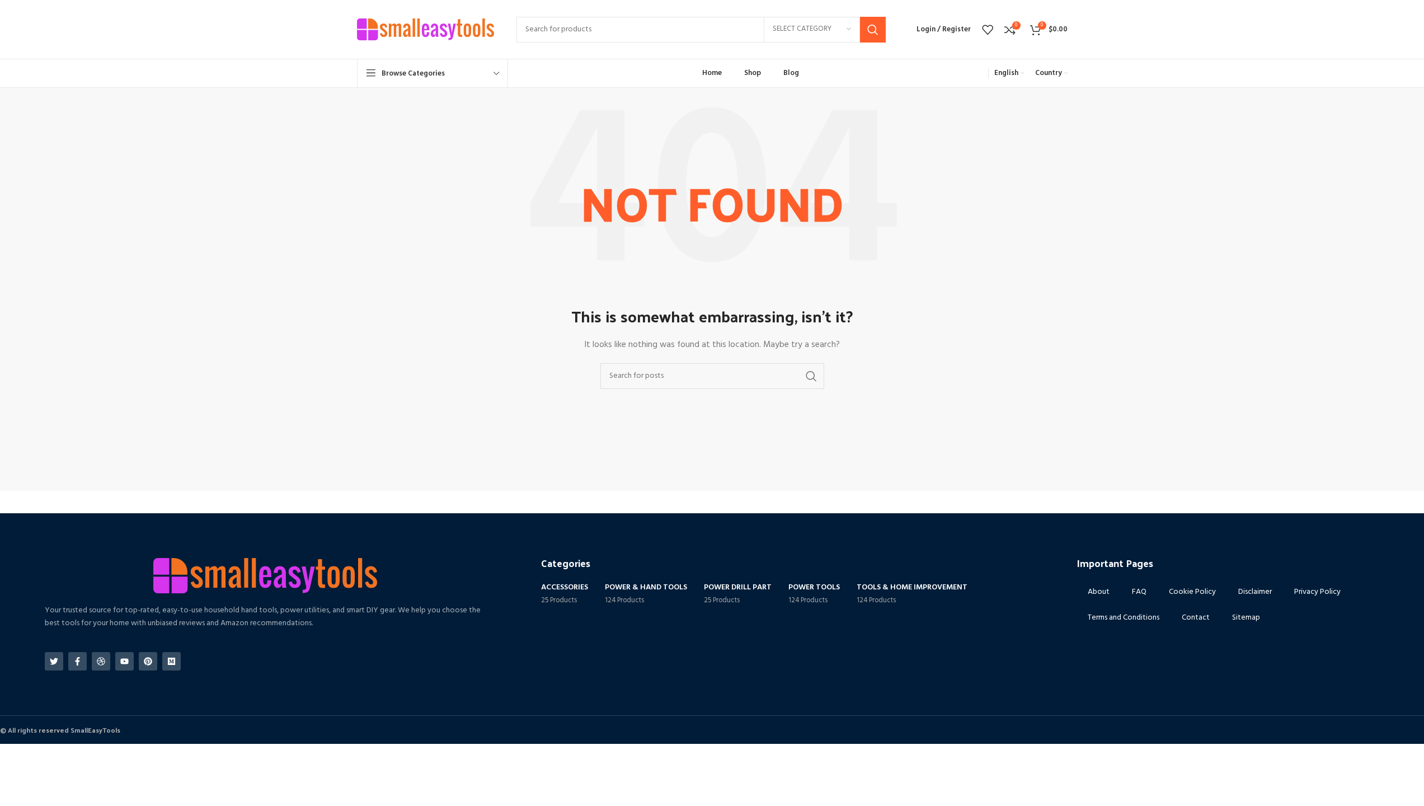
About (1099, 591)
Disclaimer (1255, 591)
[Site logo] (425, 29)
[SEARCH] (873, 30)
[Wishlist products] (987, 29)
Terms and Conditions (1123, 617)
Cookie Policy (1192, 591)
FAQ (1139, 591)
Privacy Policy (1317, 591)
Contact (1196, 617)
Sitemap (1246, 617)
